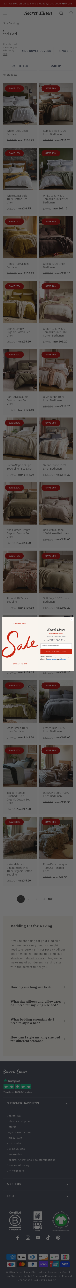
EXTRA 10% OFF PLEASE (56, 651)
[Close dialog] (71, 619)
